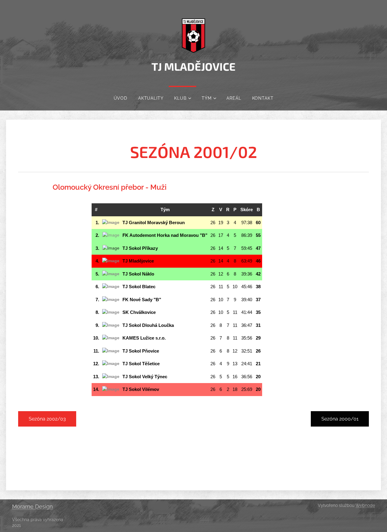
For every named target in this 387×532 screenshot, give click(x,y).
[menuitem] (120, 98)
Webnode (365, 505)
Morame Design (32, 506)
